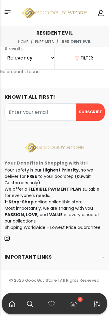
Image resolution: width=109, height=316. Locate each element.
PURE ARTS (44, 41)
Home (23, 41)
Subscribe (90, 112)
